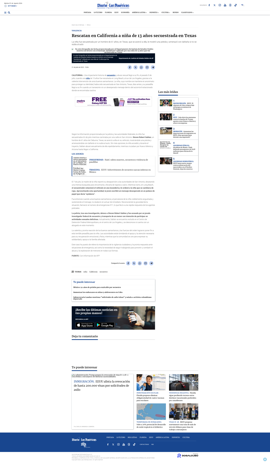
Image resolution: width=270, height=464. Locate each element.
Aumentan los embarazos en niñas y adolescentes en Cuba (97, 292)
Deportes (153, 12)
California (93, 272)
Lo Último (98, 12)
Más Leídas (132, 437)
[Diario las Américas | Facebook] (209, 5)
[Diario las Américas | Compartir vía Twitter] (135, 67)
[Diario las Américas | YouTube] (225, 5)
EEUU (116, 12)
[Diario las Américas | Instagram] (219, 5)
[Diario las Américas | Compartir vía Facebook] (130, 67)
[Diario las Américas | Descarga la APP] (85, 325)
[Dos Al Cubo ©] (188, 457)
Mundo (176, 12)
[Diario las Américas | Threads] (230, 5)
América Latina (139, 12)
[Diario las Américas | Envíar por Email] (147, 67)
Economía (125, 12)
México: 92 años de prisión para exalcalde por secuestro (97, 287)
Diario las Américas (78, 25)
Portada (87, 12)
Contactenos (144, 444)
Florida (108, 12)
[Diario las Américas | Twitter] (214, 5)
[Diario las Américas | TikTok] (235, 5)
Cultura (165, 12)
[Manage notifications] (265, 459)
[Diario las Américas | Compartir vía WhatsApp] (141, 67)
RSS (152, 444)
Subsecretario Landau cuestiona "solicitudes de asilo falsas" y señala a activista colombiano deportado (112, 298)
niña (88, 78)
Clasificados (187, 12)
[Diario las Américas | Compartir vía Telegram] (153, 67)
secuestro (111, 75)
